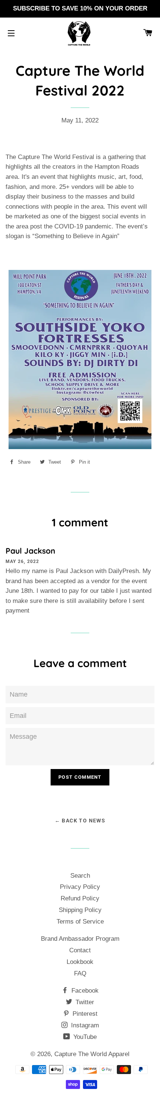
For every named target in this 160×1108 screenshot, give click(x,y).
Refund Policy (80, 898)
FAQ (80, 973)
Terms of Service (80, 921)
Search (80, 875)
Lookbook (80, 961)
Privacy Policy (80, 886)
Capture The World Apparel (91, 1054)
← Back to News (80, 821)
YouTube (84, 1036)
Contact (80, 950)
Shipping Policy (80, 910)
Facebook (84, 990)
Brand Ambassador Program (80, 938)
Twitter (84, 1002)
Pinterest (84, 1013)
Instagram (84, 1025)
